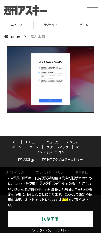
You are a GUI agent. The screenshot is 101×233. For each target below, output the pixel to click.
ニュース (52, 142)
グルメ (34, 147)
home (15, 36)
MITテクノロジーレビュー (65, 159)
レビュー (32, 142)
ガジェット (35, 24)
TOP (14, 142)
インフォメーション (50, 152)
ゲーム (69, 24)
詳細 (65, 200)
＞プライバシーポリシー (50, 231)
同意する (50, 218)
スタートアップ (57, 147)
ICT (78, 147)
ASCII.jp (28, 159)
